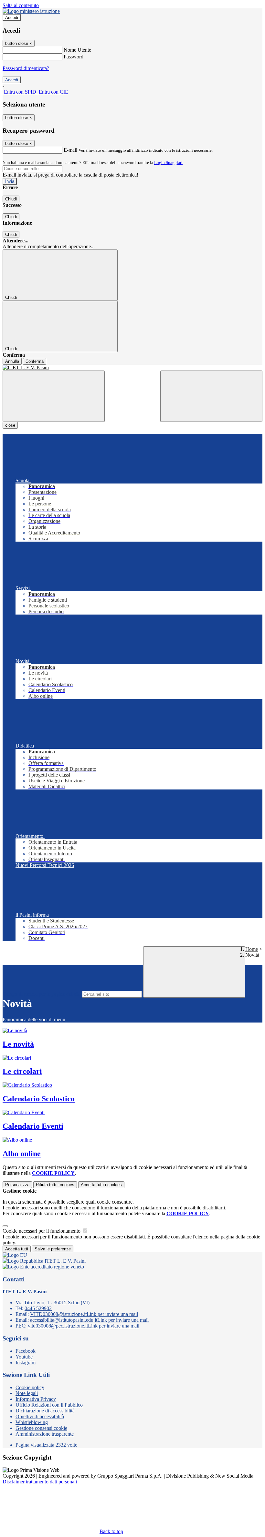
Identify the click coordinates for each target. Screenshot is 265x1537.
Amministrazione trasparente (45, 1434)
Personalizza (17, 1184)
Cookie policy (30, 1387)
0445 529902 (38, 1308)
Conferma (35, 361)
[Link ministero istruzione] (31, 11)
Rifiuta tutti (55, 1184)
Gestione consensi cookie (41, 1428)
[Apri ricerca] (211, 396)
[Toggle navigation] (54, 396)
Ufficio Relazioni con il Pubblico (49, 1405)
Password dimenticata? (26, 68)
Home (251, 949)
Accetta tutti (101, 1184)
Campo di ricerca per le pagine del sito (42, 994)
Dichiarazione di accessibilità (45, 1410)
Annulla (12, 361)
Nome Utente (77, 50)
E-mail (70, 150)
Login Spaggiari (168, 162)
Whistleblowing (32, 1422)
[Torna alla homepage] (132, 368)
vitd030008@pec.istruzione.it (83, 1325)
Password (73, 56)
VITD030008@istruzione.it (84, 1314)
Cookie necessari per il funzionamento (42, 1231)
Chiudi (11, 199)
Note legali (27, 1393)
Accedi (11, 17)
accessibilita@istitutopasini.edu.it (89, 1320)
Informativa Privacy (36, 1399)
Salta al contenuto (21, 5)
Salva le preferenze (53, 1249)
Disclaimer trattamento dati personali (40, 1481)
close (10, 425)
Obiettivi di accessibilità (40, 1416)
